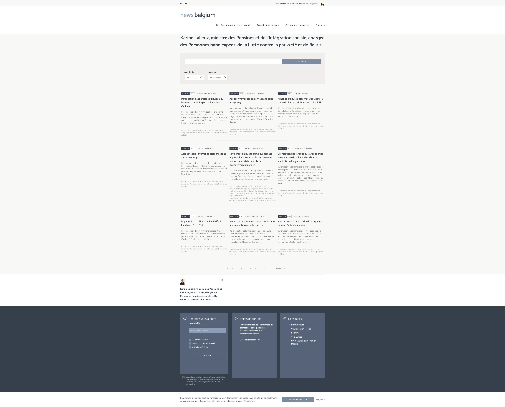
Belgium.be (296, 333)
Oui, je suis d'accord (297, 400)
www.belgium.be (312, 4)
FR (186, 3)
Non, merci (320, 400)
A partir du (189, 72)
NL (181, 3)
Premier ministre (298, 325)
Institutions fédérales (200, 347)
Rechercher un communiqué (235, 25)
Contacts (320, 25)
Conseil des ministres (268, 25)
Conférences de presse (297, 25)
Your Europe (296, 337)
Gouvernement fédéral (301, 329)
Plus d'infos (249, 401)
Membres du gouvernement (203, 343)
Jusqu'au (212, 72)
